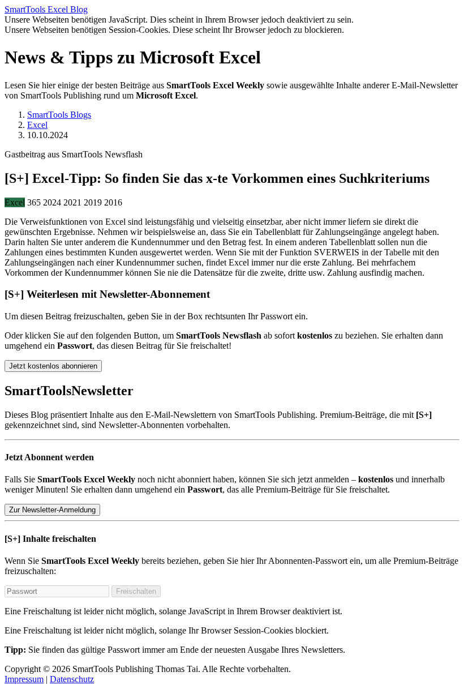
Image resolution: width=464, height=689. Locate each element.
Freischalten (136, 591)
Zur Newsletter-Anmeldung (52, 510)
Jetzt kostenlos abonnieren (53, 366)
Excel (37, 125)
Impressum (24, 679)
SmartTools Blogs (59, 114)
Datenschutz (72, 679)
